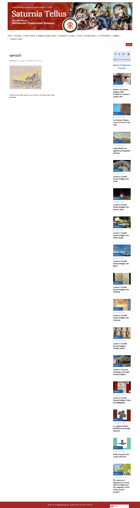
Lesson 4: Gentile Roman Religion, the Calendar (121, 317)
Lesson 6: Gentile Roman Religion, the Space (121, 263)
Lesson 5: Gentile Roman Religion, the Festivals (121, 289)
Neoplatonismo (90, 36)
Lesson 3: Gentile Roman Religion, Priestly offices (120, 346)
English (116, 36)
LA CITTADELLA (104, 36)
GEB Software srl (63, 505)
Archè (80, 36)
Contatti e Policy (16, 39)
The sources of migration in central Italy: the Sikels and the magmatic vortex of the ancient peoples (121, 486)
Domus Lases (37, 61)
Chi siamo (18, 36)
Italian (115, 506)
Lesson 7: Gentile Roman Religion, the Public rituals (121, 235)
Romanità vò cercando (67, 36)
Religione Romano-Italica (47, 36)
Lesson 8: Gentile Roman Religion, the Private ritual (121, 207)
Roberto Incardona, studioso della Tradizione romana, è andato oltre (121, 93)
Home (10, 36)
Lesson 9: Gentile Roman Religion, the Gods (121, 179)
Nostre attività (29, 36)
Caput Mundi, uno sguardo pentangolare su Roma (122, 150)
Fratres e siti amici (123, 60)
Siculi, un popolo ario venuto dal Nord (121, 455)
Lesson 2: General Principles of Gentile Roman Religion (121, 372)
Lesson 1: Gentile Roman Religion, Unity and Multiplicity (122, 400)
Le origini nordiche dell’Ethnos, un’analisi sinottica (121, 428)
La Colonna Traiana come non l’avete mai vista (121, 122)
